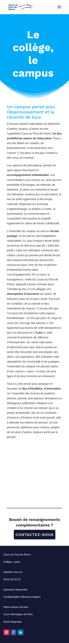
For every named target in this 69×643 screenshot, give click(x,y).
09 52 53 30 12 (12, 579)
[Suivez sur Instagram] (6, 632)
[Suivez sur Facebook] (13, 632)
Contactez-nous (35, 534)
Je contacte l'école (34, 454)
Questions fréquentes (16, 589)
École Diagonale (13, 621)
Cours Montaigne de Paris (18, 614)
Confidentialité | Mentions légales (22, 596)
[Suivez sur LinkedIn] (20, 632)
